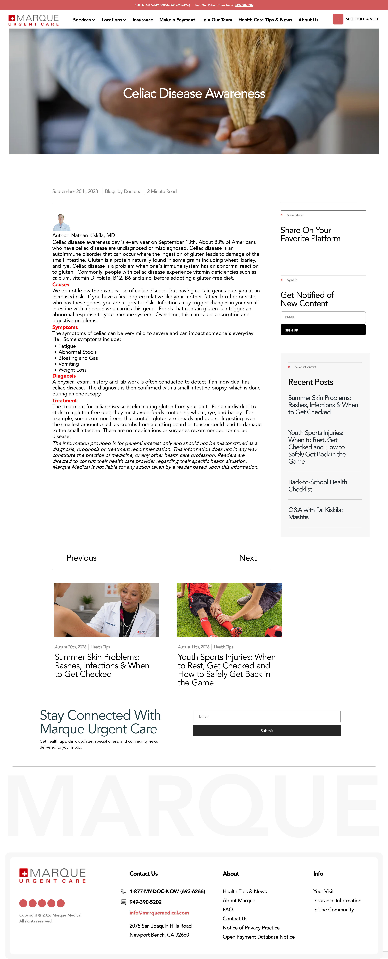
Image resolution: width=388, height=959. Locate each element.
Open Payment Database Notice (259, 937)
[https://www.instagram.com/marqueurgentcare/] (61, 903)
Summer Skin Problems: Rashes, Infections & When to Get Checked (323, 405)
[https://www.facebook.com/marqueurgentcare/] (42, 903)
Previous (81, 558)
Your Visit (323, 891)
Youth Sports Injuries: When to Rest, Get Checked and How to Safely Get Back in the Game (317, 447)
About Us (308, 19)
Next (248, 558)
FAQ (228, 910)
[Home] (33, 20)
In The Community (333, 910)
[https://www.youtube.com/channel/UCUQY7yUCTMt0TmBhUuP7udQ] (33, 903)
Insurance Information (337, 900)
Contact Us (235, 919)
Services (82, 19)
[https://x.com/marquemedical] (23, 903)
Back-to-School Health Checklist (317, 485)
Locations (112, 19)
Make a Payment (177, 19)
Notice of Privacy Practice (251, 928)
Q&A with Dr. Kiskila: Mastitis (315, 513)
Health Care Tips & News (265, 19)
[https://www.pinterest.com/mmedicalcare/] (51, 903)
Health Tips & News (245, 891)
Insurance (143, 19)
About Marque (239, 900)
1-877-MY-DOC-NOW (160, 5)
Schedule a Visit (362, 19)
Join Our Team (216, 19)
